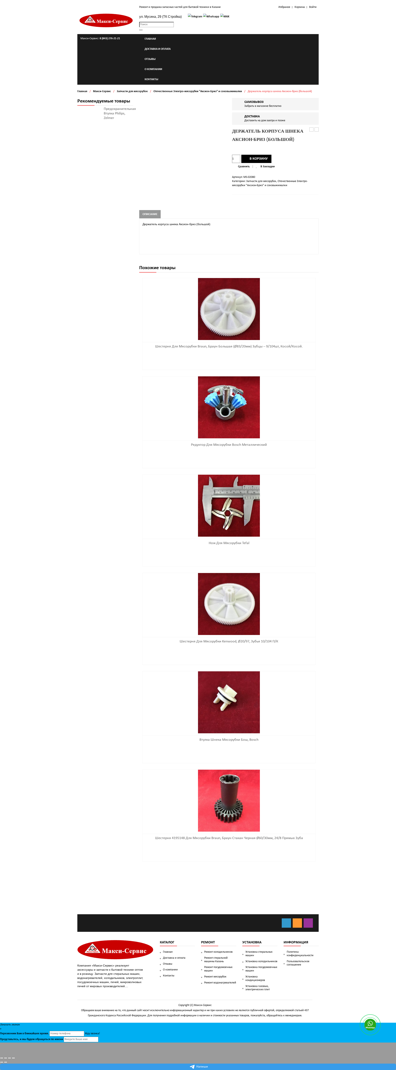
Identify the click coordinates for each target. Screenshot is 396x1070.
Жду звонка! (92, 1033)
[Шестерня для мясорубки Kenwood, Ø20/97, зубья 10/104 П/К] (229, 603)
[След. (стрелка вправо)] (5, 1062)
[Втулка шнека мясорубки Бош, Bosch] (229, 702)
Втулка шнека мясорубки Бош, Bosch (228, 740)
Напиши (202, 1066)
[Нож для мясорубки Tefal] (229, 505)
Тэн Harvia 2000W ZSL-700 (317, 130)
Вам (19, 1033)
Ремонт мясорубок (215, 976)
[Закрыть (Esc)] (1, 1058)
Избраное (284, 7)
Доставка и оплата (174, 957)
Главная (82, 91)
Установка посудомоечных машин (261, 969)
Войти (313, 7)
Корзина (300, 7)
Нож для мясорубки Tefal (229, 543)
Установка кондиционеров (255, 978)
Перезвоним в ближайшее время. (24, 1033)
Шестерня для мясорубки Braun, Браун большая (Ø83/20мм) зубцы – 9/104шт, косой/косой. (229, 346)
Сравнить (244, 166)
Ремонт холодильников (218, 951)
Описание (150, 214)
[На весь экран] (9, 1058)
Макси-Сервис (102, 91)
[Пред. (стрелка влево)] (1, 1062)
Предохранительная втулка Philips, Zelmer (120, 113)
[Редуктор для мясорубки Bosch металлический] (229, 407)
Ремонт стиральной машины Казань (216, 959)
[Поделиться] (5, 1058)
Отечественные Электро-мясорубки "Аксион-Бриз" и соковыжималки (197, 91)
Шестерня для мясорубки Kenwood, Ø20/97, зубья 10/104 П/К (229, 641)
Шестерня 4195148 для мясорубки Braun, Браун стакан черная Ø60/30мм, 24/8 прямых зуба (229, 838)
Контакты (168, 975)
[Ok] (297, 923)
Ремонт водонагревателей (220, 982)
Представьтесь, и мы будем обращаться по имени (31, 1039)
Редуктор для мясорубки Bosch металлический (229, 445)
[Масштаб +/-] (13, 1058)
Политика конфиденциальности (300, 953)
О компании (170, 969)
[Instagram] (308, 923)
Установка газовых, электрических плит (257, 988)
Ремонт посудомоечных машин (218, 969)
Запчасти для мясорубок (132, 91)
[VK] (286, 923)
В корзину (259, 159)
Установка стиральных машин (258, 953)
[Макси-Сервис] (106, 20)
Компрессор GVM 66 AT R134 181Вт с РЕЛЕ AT (312, 130)
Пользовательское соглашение (298, 963)
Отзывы (167, 963)
